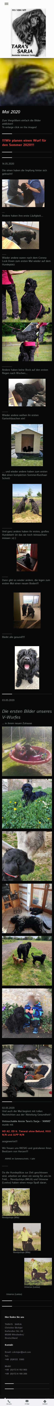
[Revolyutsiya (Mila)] (16, 1202)
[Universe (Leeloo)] (38, 1271)
